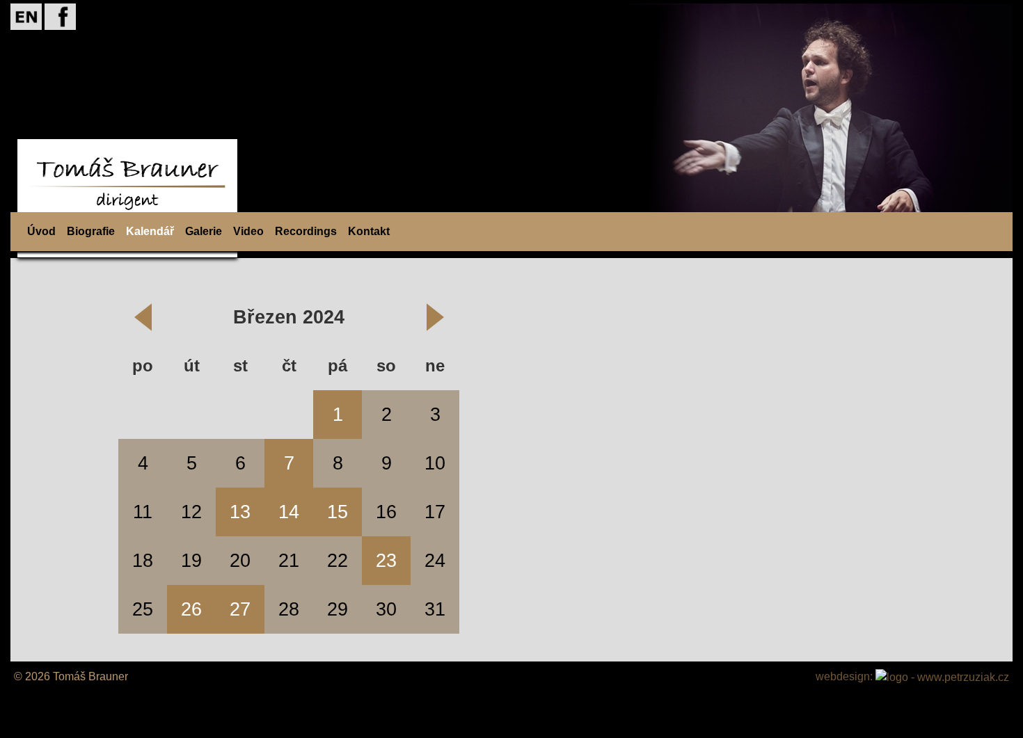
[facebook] (60, 16)
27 (240, 609)
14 (288, 511)
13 (240, 511)
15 (337, 511)
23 (386, 560)
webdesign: (845, 676)
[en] (26, 16)
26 (191, 609)
